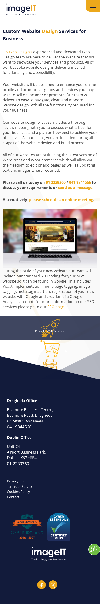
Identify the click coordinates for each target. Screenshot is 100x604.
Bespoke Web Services (49, 331)
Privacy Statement (21, 481)
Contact (13, 497)
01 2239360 (56, 182)
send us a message (75, 187)
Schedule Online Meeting (94, 549)
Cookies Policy (18, 491)
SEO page (55, 306)
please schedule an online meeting (61, 199)
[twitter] (53, 584)
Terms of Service (20, 486)
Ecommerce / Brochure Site (50, 351)
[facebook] (41, 584)
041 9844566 (80, 182)
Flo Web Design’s (17, 52)
